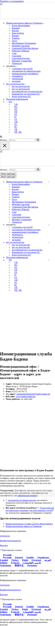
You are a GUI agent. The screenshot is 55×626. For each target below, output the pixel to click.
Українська (43, 557)
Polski (25, 560)
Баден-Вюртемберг (21, 25)
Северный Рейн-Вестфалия (25, 48)
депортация (17, 78)
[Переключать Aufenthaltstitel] (49, 242)
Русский (7, 555)
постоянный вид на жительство (27, 91)
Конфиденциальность (10, 540)
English (30, 557)
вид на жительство (21, 86)
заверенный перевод (27, 495)
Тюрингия (17, 63)
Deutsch (19, 557)
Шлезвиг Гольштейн (22, 61)
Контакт (4, 545)
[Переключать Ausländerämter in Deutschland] (49, 182)
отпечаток (5, 536)
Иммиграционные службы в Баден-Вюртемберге (29, 524)
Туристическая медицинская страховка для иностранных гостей (30, 509)
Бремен (15, 35)
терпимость (17, 76)
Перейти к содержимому (12, 1)
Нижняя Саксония (20, 46)
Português (32, 565)
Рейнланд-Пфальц (20, 51)
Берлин (15, 30)
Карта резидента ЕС (21, 96)
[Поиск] (1, 137)
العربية (47, 560)
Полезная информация (17, 99)
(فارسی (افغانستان (31, 563)
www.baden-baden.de (25, 396)
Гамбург (16, 38)
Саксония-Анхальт (21, 58)
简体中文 (19, 565)
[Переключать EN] (49, 260)
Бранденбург (18, 33)
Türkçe (15, 560)
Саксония (16, 56)
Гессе (14, 41)
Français (15, 563)
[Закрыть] (4, 146)
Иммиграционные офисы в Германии (24, 526)
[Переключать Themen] (49, 225)
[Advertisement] (27, 321)
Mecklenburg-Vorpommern (24, 43)
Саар (14, 53)
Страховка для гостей (22, 68)
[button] (43, 23)
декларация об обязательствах (26, 71)
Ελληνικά (36, 560)
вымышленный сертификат (25, 73)
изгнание (16, 81)
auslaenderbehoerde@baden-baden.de (33, 394)
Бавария (16, 28)
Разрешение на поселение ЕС (26, 94)
